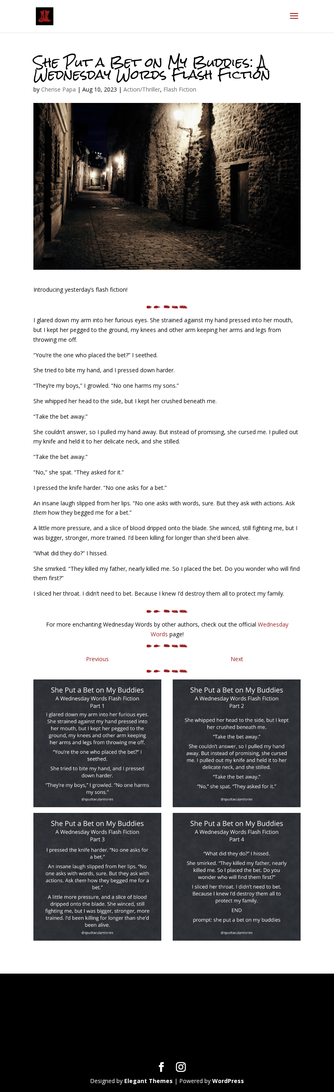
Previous (97, 659)
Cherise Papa (58, 89)
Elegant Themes (148, 1081)
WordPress (228, 1081)
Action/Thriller (141, 89)
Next (237, 659)
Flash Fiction (179, 89)
